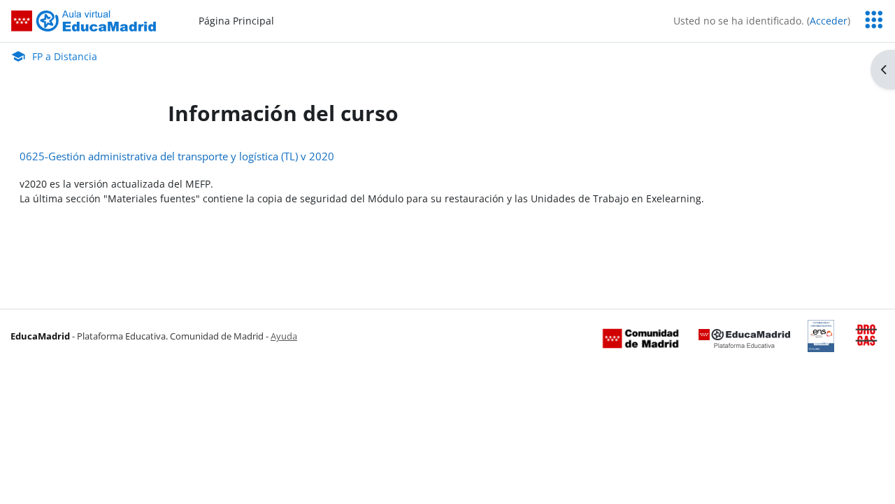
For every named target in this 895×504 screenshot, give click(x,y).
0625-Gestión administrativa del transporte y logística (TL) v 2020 (177, 156)
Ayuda (284, 336)
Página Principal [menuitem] (236, 20)
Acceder (828, 20)
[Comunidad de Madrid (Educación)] (640, 337)
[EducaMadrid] (744, 337)
